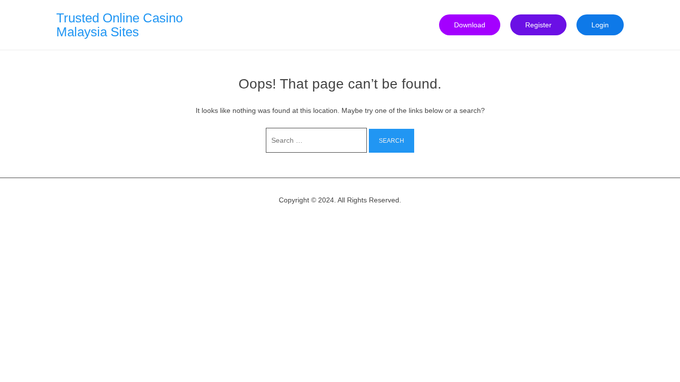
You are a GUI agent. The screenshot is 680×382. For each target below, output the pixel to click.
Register (538, 25)
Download (469, 25)
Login (600, 25)
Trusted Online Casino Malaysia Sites (119, 24)
